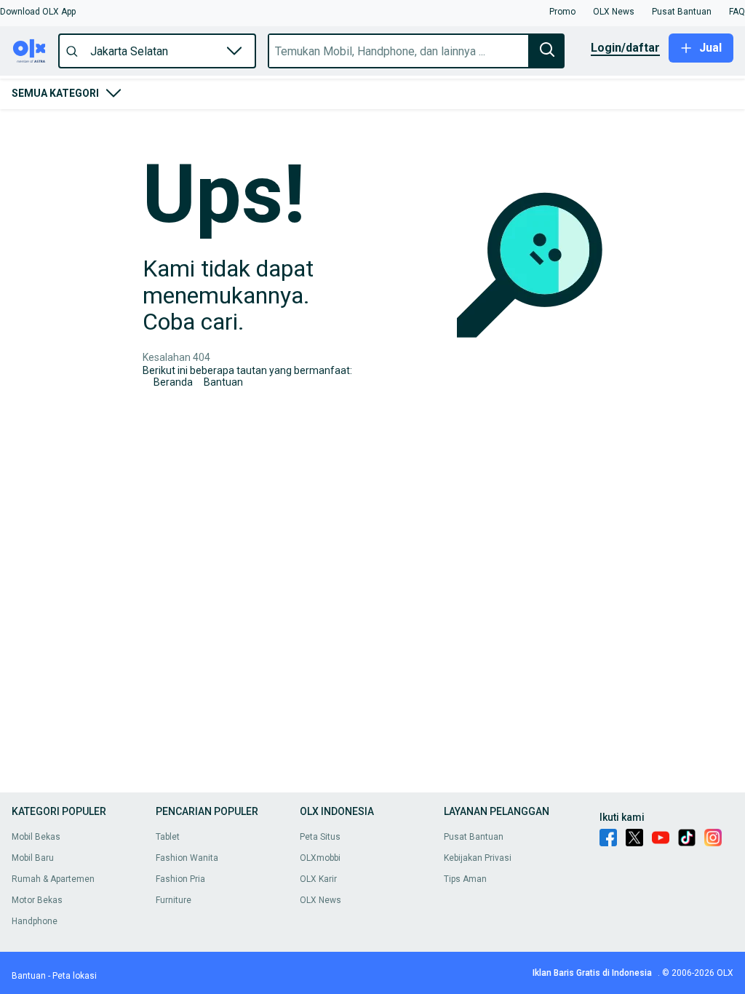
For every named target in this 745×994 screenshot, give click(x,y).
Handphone (34, 921)
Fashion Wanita (187, 858)
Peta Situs (320, 837)
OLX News (320, 900)
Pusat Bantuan (473, 837)
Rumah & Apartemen (53, 879)
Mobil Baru (33, 858)
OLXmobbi (320, 858)
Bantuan (223, 382)
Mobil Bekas (36, 837)
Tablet (168, 837)
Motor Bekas (37, 900)
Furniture (173, 900)
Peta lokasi (74, 976)
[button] (38, 11)
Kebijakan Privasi (477, 858)
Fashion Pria (180, 879)
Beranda (173, 382)
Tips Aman (465, 879)
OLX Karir (318, 879)
